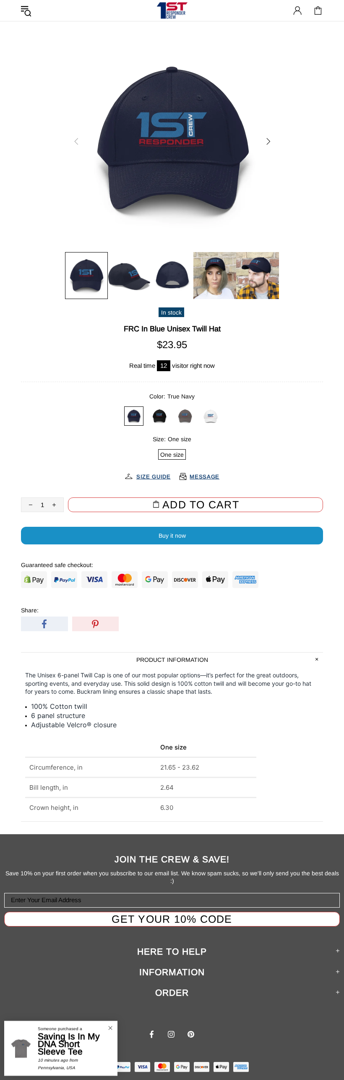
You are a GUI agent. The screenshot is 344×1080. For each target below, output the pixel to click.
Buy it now (172, 535)
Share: (30, 610)
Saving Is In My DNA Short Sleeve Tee (69, 1044)
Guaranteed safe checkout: (57, 565)
